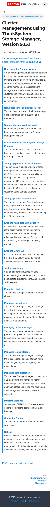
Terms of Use (32, 501)
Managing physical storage (18, 327)
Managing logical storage (17, 352)
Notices (8, 432)
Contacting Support (14, 418)
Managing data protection (17, 373)
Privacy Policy (18, 501)
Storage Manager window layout (20, 125)
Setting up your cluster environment (22, 163)
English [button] (35, 4)
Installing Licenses (13, 401)
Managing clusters (13, 289)
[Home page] (4, 12)
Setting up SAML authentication (20, 198)
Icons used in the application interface (23, 108)
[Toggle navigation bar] (4, 4)
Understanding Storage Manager (20, 69)
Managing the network (15, 303)
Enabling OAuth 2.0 (14, 251)
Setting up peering (13, 268)
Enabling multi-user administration (21, 223)
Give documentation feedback (19, 463)
